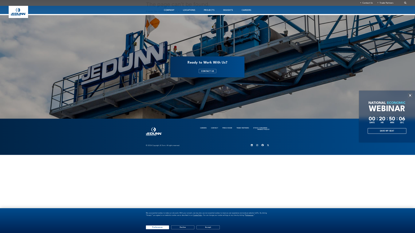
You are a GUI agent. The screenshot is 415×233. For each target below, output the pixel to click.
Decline (183, 227)
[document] (207, 116)
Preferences (157, 227)
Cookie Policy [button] (197, 215)
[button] (410, 95)
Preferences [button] (249, 215)
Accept (208, 227)
